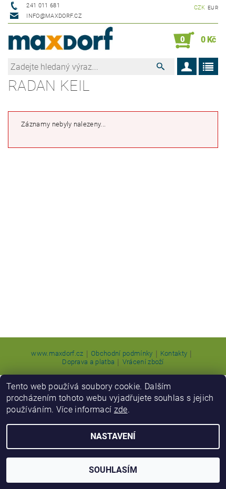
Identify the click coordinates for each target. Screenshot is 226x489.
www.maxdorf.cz (57, 353)
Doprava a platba (88, 362)
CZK (200, 7)
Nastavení (113, 436)
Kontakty (174, 353)
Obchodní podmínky (121, 353)
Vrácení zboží (143, 362)
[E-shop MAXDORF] (60, 40)
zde (121, 409)
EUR (213, 7)
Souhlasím (113, 470)
